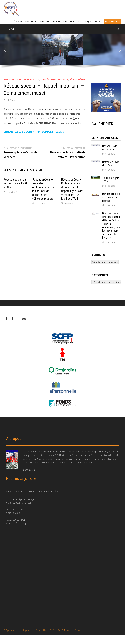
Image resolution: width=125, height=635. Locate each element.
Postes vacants (59, 79)
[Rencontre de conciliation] (95, 146)
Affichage (9, 79)
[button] (4, 49)
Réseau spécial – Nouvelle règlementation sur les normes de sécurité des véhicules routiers (43, 189)
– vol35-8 (34, 132)
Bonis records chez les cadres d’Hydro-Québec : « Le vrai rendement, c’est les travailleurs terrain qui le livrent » (111, 225)
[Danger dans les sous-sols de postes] (95, 194)
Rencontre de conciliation (109, 147)
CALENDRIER (102, 124)
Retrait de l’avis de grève (110, 163)
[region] (62, 52)
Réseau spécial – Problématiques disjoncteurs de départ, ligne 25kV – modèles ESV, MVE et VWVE (72, 189)
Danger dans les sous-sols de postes (111, 197)
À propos (18, 21)
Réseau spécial (77, 79)
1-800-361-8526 (13, 513)
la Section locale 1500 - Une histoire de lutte (74, 462)
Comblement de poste (27, 79)
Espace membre (112, 21)
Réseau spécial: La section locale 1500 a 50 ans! (15, 183)
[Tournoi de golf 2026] (95, 178)
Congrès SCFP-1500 (93, 21)
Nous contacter (60, 21)
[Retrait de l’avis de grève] (95, 162)
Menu (12, 29)
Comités (45, 79)
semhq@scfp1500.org (16, 523)
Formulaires (75, 21)
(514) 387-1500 (16, 509)
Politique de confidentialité (37, 21)
